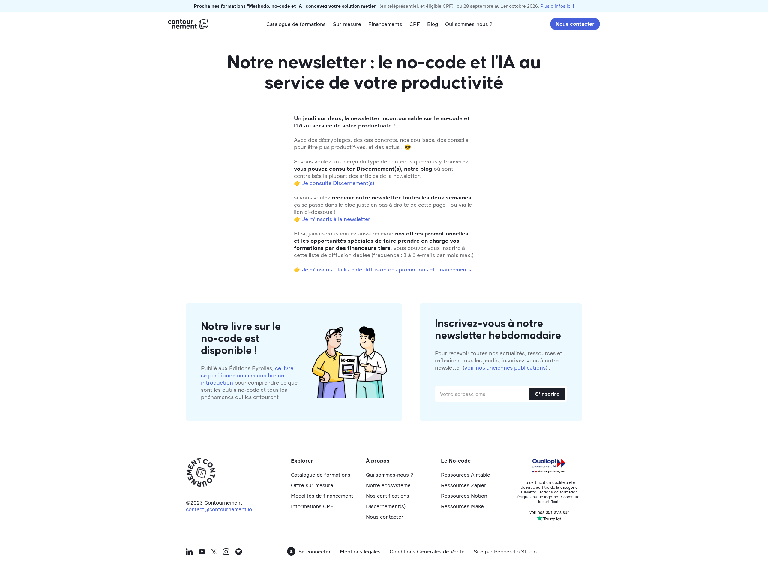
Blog (432, 24)
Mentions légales (360, 551)
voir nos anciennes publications (505, 367)
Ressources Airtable (465, 475)
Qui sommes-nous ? (468, 24)
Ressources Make (462, 506)
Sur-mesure (347, 24)
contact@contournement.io (219, 509)
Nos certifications (387, 496)
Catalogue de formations (296, 24)
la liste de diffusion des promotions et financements (404, 269)
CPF (415, 24)
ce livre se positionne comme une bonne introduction (247, 375)
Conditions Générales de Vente (427, 551)
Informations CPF (312, 506)
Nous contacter (575, 24)
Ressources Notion (464, 496)
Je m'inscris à (319, 269)
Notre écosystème (388, 485)
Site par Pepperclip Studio (505, 551)
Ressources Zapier (463, 485)
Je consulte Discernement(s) (338, 183)
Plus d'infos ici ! (557, 6)
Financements (385, 24)
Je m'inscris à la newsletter (336, 219)
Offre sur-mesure (312, 485)
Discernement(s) (386, 506)
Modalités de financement (322, 496)
